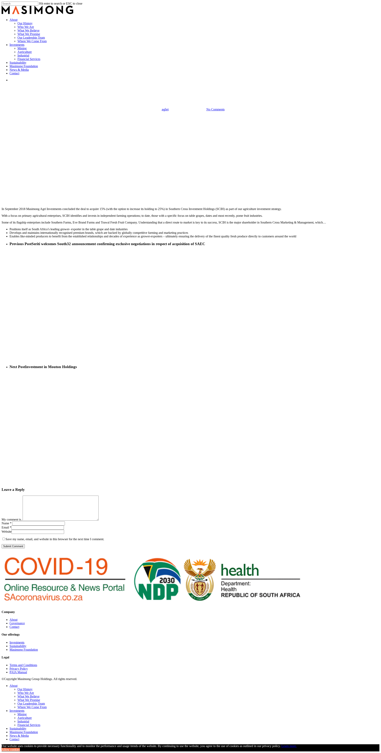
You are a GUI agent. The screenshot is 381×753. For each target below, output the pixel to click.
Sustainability (18, 646)
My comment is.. (12, 519)
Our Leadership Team (31, 703)
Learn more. (289, 746)
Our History (25, 689)
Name (7, 523)
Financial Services (28, 725)
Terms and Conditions (23, 665)
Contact (14, 626)
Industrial (23, 721)
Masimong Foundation (24, 649)
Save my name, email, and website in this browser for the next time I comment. (55, 539)
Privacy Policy (19, 668)
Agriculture (24, 717)
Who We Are (25, 692)
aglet (165, 109)
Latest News (190, 88)
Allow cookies (11, 749)
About (13, 619)
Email (6, 527)
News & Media (19, 735)
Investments (17, 642)
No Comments (215, 109)
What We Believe (28, 696)
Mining (22, 714)
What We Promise (28, 700)
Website (7, 531)
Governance (17, 623)
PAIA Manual (18, 672)
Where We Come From (32, 707)
